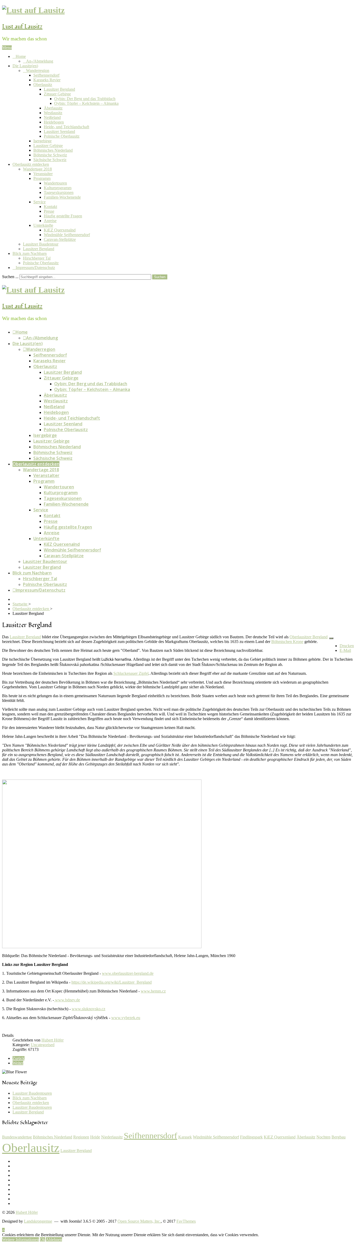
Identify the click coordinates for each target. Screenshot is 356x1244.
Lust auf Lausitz (22, 26)
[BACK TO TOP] (3, 1230)
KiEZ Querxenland (280, 1137)
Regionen (81, 1137)
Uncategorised (42, 1045)
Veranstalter (43, 173)
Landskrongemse (38, 1221)
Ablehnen (54, 1239)
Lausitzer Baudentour (40, 244)
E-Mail (345, 650)
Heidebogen (54, 122)
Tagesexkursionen (58, 192)
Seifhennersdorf (46, 75)
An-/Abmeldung (39, 61)
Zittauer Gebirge (57, 94)
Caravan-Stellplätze (60, 239)
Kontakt (50, 206)
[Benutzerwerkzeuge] (331, 638)
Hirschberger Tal (37, 258)
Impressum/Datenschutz (35, 267)
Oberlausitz (42, 84)
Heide (95, 1137)
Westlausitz (53, 113)
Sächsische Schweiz (49, 159)
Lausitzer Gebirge (48, 145)
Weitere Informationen (20, 1239)
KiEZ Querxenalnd (60, 230)
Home (21, 56)
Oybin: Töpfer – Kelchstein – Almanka (86, 103)
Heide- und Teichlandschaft (66, 127)
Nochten (323, 1137)
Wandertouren (55, 183)
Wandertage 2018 (37, 169)
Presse (49, 211)
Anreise (50, 220)
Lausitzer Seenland (59, 131)
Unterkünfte (43, 225)
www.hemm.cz (153, 991)
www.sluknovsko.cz (88, 1009)
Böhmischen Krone (287, 641)
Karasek (185, 1137)
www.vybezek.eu (125, 1017)
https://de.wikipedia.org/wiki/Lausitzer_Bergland (111, 982)
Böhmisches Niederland (53, 150)
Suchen (159, 277)
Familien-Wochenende (62, 197)
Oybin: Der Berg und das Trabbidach (84, 98)
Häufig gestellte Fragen (63, 216)
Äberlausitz (53, 108)
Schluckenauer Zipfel (131, 673)
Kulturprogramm (57, 188)
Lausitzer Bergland (59, 89)
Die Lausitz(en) (25, 66)
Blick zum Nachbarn (30, 253)
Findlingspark (251, 1137)
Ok (42, 1239)
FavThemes (186, 1221)
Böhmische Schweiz (50, 155)
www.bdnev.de (67, 1000)
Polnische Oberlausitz (61, 136)
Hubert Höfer (27, 1212)
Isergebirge (42, 141)
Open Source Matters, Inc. (139, 1221)
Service (39, 202)
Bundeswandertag (17, 1137)
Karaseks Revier (46, 80)
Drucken (347, 646)
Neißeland (52, 117)
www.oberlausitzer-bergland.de (128, 973)
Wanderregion (37, 70)
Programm (42, 178)
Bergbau (339, 1137)
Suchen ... (10, 276)
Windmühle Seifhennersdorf (67, 234)
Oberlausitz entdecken (31, 164)
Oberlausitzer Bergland (309, 637)
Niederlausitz (112, 1137)
